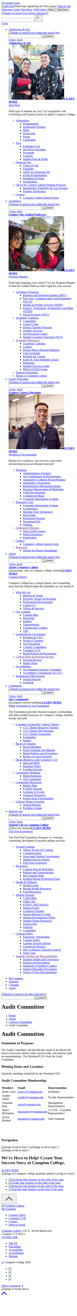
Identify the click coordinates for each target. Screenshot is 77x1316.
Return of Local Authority (37, 756)
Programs (21, 470)
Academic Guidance (27, 317)
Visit (25, 631)
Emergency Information (36, 936)
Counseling (29, 321)
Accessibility (16, 1249)
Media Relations (32, 775)
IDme (26, 130)
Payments (28, 152)
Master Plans (30, 663)
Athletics (14, 981)
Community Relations (28, 772)
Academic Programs (27, 292)
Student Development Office (39, 917)
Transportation (31, 624)
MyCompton (16, 978)
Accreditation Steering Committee (42, 669)
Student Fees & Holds (35, 159)
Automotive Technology (36, 482)
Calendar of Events (34, 791)
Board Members (32, 746)
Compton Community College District (37, 724)
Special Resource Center (37, 914)
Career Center (31, 324)
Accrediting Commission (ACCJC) (43, 672)
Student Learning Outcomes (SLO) (43, 337)
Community (15, 685)
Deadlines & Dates (33, 178)
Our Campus (23, 611)
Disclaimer (15, 1246)
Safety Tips (29, 952)
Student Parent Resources (37, 920)
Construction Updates (35, 627)
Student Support (25, 895)
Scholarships (30, 181)
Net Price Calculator (34, 149)
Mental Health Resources (37, 888)
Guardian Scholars (33, 911)
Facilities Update (32, 808)
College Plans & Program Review (35, 656)
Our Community (19, 699)
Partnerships (30, 537)
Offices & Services (33, 608)
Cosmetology (30, 508)
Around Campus (25, 846)
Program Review (32, 659)
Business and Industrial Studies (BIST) (45, 295)
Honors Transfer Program (37, 327)
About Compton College (23, 567)
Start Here (14, 105)
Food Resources (32, 891)
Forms (26, 136)
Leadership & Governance (31, 634)
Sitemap (13, 1256)
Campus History (18, 576)
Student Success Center (36, 366)
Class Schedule (31, 353)
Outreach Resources (34, 795)
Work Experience (33, 534)
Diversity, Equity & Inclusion (39, 598)
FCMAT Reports (32, 788)
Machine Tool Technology (38, 511)
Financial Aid (23, 162)
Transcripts (29, 133)
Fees (18, 143)
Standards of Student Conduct (40, 965)
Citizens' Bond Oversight (30, 801)
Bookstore (29, 362)
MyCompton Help (33, 875)
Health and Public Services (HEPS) (43, 304)
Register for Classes (34, 356)
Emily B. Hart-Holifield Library (41, 359)
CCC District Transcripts (37, 734)
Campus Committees (34, 647)
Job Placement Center (35, 333)
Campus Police (31, 940)
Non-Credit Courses (34, 531)
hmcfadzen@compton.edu (32, 1111)
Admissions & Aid (19, 29)
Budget (27, 740)
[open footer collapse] (8, 1199)
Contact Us (29, 605)
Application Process (34, 126)
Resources (21, 547)
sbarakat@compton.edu (31, 1118)
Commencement (32, 853)
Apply (12, 988)
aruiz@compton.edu (29, 1104)
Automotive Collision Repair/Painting (44, 479)
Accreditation (23, 666)
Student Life (16, 811)
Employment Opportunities (38, 798)
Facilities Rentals (32, 769)
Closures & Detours (34, 946)
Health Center (31, 885)
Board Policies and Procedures (40, 753)
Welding (27, 524)
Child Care (29, 901)
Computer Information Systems (40, 498)
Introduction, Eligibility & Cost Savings (45, 188)
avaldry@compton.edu (31, 1097)
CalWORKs (30, 898)
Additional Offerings (27, 527)
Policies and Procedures (36, 962)
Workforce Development (23, 454)
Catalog (27, 346)
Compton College (11, 1230)
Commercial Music (33, 495)
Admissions (22, 120)
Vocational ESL (32, 521)
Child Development (34, 492)
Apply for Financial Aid (36, 172)
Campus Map (30, 614)
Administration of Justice (37, 473)
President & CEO (33, 637)
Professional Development (38, 602)
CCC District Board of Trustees (41, 727)
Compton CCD (31, 650)
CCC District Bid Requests (38, 730)
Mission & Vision (33, 595)
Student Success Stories (36, 859)
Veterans (28, 927)
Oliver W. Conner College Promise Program (41, 184)
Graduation (29, 139)
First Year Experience (21, 831)
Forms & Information (35, 175)
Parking (27, 621)
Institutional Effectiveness (30, 676)
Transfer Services (32, 330)
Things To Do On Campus (38, 849)
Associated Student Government (41, 856)
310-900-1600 (9, 1237)
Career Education (18, 378)
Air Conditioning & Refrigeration (42, 476)
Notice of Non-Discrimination (40, 972)
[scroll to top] (4, 1295)
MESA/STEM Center (35, 369)
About (12, 553)
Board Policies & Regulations (39, 653)
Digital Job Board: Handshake (40, 550)
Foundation (29, 737)
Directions (29, 618)
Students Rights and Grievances (41, 959)
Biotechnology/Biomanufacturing (42, 486)
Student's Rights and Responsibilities (36, 956)
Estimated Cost (31, 146)
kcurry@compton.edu (30, 1091)
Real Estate (29, 515)
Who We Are (23, 592)
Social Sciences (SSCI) (36, 314)
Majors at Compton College (31, 375)
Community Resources (29, 782)
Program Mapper (18, 276)
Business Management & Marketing (43, 489)
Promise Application (34, 191)
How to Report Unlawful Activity (42, 949)
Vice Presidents (31, 643)
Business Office (32, 766)
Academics (15, 200)
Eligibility (28, 168)
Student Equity (31, 907)
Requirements (30, 123)
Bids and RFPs (31, 763)
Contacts (28, 155)
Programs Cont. (24, 502)
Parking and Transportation (38, 872)
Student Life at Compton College (29, 824)
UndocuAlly (30, 924)
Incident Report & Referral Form (41, 878)
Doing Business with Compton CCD (36, 759)
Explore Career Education (25, 392)
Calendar (14, 984)
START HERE (10, 1170)
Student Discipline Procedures (40, 969)
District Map (30, 785)
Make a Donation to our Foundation (29, 705)
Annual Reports (32, 679)
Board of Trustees (33, 640)
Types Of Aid (30, 165)
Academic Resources (28, 340)
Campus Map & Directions (38, 869)
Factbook (28, 682)
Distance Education (27, 372)
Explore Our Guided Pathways (27, 214)
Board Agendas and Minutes (39, 750)
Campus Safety (24, 933)
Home (12, 1015)
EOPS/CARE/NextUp (36, 904)
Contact (20, 194)
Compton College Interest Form (41, 197)
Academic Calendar (34, 343)
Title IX (13, 1243)
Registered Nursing (34, 518)
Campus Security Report (37, 943)
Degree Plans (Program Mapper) (41, 349)
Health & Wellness (26, 882)
